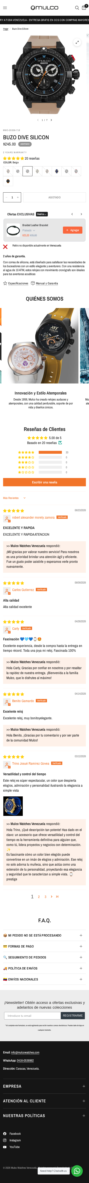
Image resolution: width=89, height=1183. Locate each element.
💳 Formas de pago (18, 946)
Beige (27, 171)
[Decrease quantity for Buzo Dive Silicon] (6, 197)
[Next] (51, 120)
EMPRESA (12, 1086)
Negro (47, 171)
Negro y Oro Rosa (8, 171)
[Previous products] (72, 214)
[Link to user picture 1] (13, 806)
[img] (13, 510)
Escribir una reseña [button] (44, 482)
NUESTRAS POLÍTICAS (24, 1115)
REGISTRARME (73, 1015)
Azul (57, 171)
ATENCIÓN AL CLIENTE (24, 1101)
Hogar (5, 28)
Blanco (18, 171)
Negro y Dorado (37, 171)
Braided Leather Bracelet (35, 225)
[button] (14, 158)
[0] (83, 8)
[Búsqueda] (77, 8)
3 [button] (45, 896)
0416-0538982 (25, 1060)
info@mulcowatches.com (25, 1052)
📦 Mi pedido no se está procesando (32, 935)
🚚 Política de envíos (20, 968)
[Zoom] (77, 42)
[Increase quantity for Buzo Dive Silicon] (18, 197)
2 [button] (39, 896)
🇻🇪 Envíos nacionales (20, 979)
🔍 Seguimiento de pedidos (24, 957)
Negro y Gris (66, 171)
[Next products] (81, 214)
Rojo (76, 171)
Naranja (8, 181)
